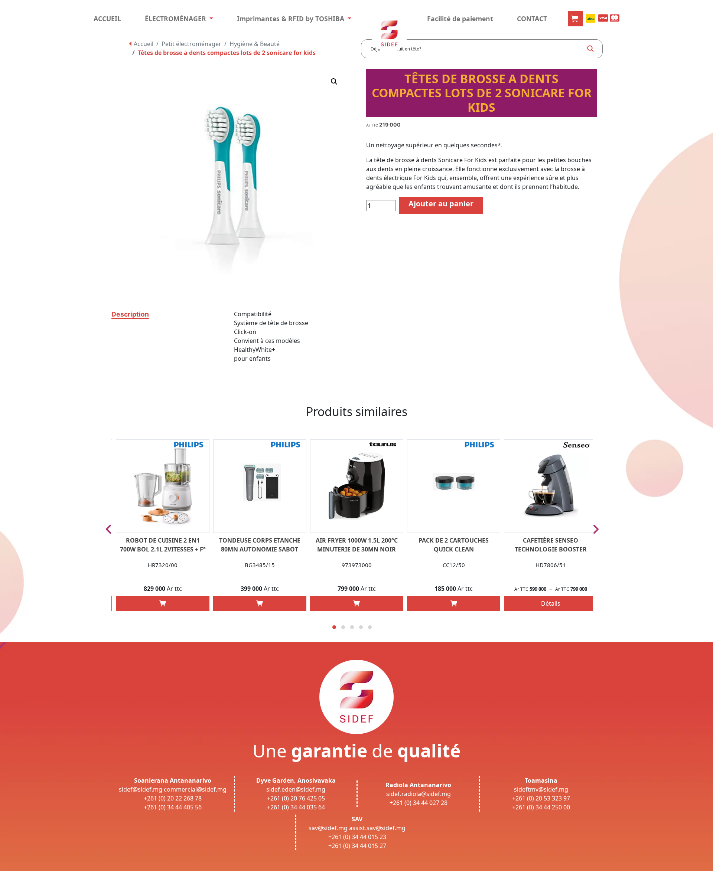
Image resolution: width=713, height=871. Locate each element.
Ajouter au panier (440, 204)
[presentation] (108, 529)
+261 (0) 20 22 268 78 (173, 798)
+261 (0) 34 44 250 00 (541, 807)
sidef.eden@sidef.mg (295, 789)
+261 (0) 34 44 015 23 (357, 837)
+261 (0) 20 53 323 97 (541, 798)
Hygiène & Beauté (254, 44)
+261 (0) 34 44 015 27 (357, 846)
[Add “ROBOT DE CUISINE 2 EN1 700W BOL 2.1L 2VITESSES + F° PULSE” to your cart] (162, 603)
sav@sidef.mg (328, 828)
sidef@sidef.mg (140, 789)
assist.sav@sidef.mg (377, 828)
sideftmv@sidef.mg (541, 789)
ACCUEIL (107, 18)
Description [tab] (130, 314)
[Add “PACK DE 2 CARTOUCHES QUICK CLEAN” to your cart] (453, 603)
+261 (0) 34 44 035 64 (296, 807)
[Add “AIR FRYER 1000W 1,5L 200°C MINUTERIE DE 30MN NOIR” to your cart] (356, 603)
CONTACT (532, 18)
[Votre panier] (575, 18)
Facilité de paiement (460, 18)
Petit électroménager (191, 44)
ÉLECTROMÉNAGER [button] (176, 18)
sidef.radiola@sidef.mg (418, 794)
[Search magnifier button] (590, 48)
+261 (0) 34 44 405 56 (173, 807)
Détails (550, 603)
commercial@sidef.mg (195, 789)
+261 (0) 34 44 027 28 (418, 803)
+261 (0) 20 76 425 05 (296, 798)
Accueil (142, 44)
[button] (334, 81)
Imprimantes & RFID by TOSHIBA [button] (291, 18)
